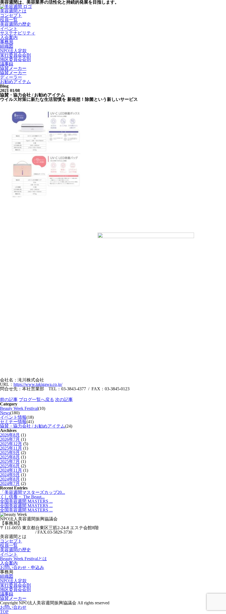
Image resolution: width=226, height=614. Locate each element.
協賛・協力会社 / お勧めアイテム (32, 426)
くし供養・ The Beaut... (22, 496)
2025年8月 (10, 457)
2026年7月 (10, 439)
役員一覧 (9, 19)
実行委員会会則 (15, 55)
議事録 (6, 64)
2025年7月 (10, 461)
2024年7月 (10, 483)
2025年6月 (10, 465)
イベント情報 (13, 417)
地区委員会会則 (15, 59)
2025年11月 (11, 448)
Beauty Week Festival (19, 408)
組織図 (6, 46)
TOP (4, 611)
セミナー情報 (13, 421)
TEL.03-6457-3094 (17, 532)
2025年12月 (11, 443)
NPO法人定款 (13, 50)
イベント (9, 28)
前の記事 (9, 399)
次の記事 (64, 399)
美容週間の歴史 (15, 24)
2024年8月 (10, 479)
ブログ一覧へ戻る (36, 399)
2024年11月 (11, 470)
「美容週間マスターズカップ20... (32, 492)
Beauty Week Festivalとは (23, 558)
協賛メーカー (13, 68)
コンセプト (11, 15)
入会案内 (9, 563)
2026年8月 (10, 435)
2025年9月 (10, 452)
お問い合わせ (13, 607)
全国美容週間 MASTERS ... (26, 501)
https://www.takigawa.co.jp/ (38, 384)
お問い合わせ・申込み (22, 567)
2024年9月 (10, 474)
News (5, 412)
